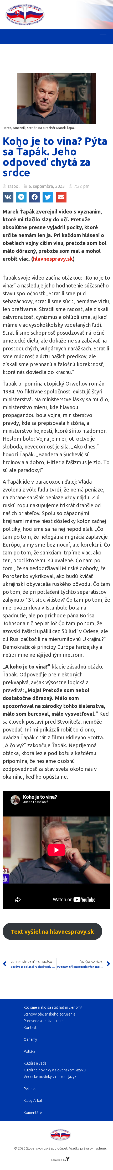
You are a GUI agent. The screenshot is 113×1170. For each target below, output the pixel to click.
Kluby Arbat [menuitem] (33, 1100)
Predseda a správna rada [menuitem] (43, 1021)
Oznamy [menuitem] (30, 1039)
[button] (8, 197)
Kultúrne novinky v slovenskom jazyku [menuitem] (55, 1070)
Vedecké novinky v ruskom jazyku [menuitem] (51, 1077)
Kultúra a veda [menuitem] (35, 1063)
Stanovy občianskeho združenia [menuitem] (49, 1014)
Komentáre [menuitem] (33, 1112)
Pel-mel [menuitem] (29, 1089)
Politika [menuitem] (29, 1051)
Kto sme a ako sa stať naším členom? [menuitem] (53, 1007)
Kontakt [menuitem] (30, 1027)
